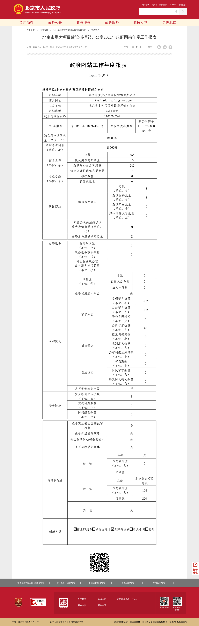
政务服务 (83, 22)
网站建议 (82, 605)
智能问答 (182, 5)
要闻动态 (26, 22)
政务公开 (55, 22)
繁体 (161, 5)
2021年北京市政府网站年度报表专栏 (69, 30)
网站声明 (102, 605)
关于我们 (82, 599)
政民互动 (141, 22)
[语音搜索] (176, 11)
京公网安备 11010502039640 (154, 622)
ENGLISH (172, 5)
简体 (165, 5)
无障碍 (154, 5)
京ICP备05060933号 (178, 622)
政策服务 (112, 22)
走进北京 (169, 22)
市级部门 (95, 30)
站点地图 (102, 599)
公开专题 (44, 30)
